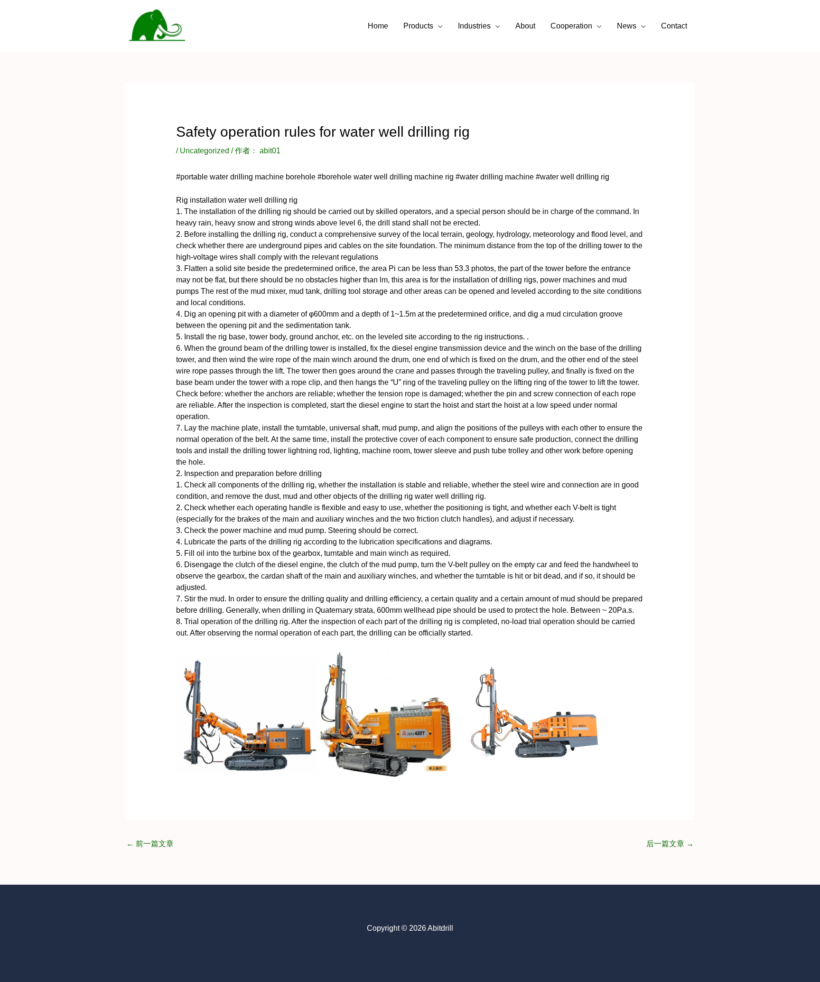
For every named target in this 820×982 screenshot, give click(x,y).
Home (378, 26)
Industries (474, 26)
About (525, 26)
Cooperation (571, 26)
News (626, 26)
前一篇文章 (150, 844)
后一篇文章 (670, 844)
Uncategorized (204, 151)
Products (418, 26)
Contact (674, 26)
